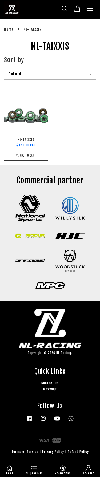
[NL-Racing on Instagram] (43, 421)
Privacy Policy (53, 452)
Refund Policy (78, 452)
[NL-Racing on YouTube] (57, 421)
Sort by (14, 60)
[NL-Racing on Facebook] (29, 421)
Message (50, 389)
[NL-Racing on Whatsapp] (71, 421)
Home (9, 29)
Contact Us (50, 383)
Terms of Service (24, 452)
